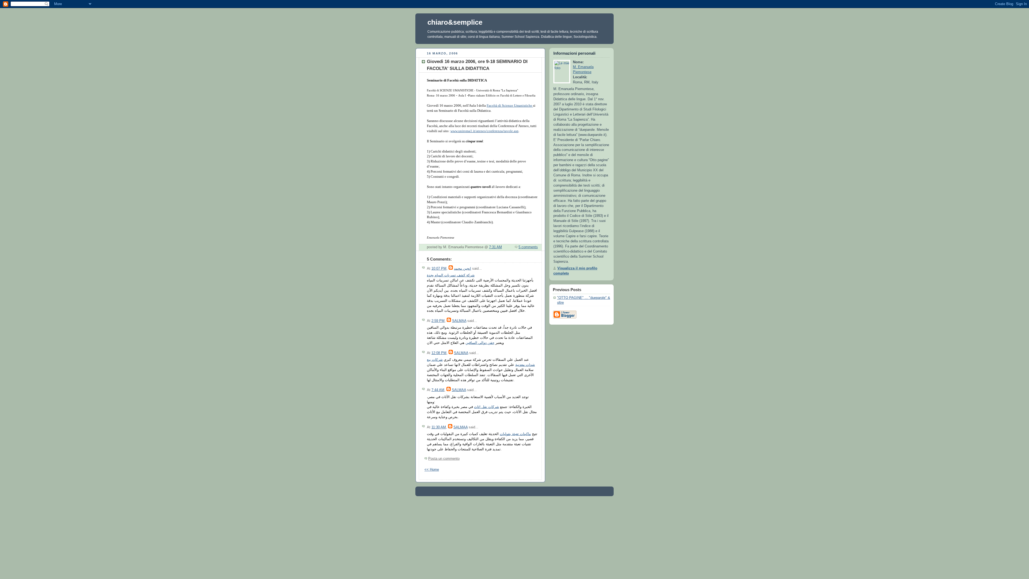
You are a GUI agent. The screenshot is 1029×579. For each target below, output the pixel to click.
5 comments (528, 247)
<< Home (431, 470)
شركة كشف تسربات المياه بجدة (451, 275)
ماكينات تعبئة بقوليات (515, 434)
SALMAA (459, 321)
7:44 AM (437, 390)
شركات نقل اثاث (486, 407)
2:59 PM (438, 321)
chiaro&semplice (454, 22)
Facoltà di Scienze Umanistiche (510, 105)
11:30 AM (438, 427)
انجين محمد (462, 268)
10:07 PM (438, 268)
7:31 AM (495, 247)
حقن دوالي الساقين (479, 343)
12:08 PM (438, 353)
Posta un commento (444, 459)
